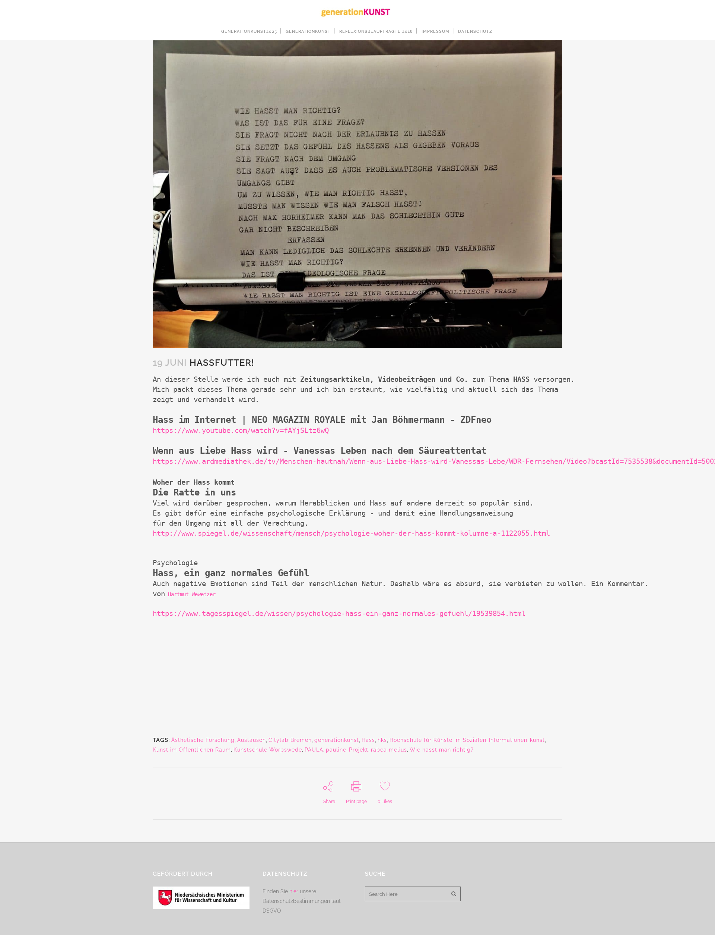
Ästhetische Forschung (203, 740)
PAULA (314, 750)
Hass (368, 740)
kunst (537, 740)
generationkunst (336, 740)
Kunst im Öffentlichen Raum (192, 750)
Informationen (508, 740)
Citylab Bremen (290, 740)
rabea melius (389, 750)
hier (293, 891)
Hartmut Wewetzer (192, 594)
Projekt (358, 750)
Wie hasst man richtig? (442, 750)
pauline (336, 750)
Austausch (251, 740)
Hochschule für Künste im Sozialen (438, 740)
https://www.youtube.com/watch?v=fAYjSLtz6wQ (241, 430)
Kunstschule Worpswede (267, 750)
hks (382, 740)
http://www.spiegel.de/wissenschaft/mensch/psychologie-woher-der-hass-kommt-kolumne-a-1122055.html (351, 533)
